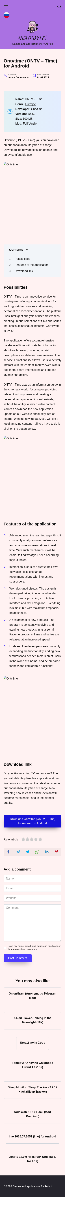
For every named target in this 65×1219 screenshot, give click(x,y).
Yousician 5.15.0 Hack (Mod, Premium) (32, 1114)
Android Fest (32, 39)
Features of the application (32, 264)
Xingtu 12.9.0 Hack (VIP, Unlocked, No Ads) (32, 1158)
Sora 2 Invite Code (32, 1042)
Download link (24, 271)
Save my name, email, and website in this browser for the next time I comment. (34, 948)
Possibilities (22, 258)
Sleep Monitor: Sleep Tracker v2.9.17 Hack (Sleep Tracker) (32, 1089)
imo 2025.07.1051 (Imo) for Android (32, 1136)
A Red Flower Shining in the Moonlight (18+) (32, 1020)
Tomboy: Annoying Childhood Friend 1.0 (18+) (32, 1065)
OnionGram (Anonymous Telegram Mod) (32, 995)
